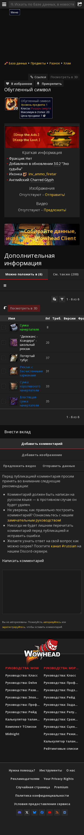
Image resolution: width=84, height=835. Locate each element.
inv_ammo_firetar (42, 174)
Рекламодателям (25, 779)
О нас (70, 770)
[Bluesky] (34, 812)
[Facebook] (42, 812)
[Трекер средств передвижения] (42, 234)
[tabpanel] (42, 358)
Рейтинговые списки (61, 749)
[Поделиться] (79, 4)
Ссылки (40, 77)
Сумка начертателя (29, 327)
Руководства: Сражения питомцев (62, 719)
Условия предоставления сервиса (42, 804)
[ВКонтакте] (64, 812)
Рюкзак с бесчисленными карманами (31, 371)
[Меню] (4, 4)
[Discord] (19, 812)
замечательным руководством (33, 520)
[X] (27, 812)
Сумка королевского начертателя (30, 386)
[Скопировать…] (54, 299)
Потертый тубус (27, 358)
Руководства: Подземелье (62, 690)
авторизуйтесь (52, 622)
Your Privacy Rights (59, 779)
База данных (18, 63)
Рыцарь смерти (41, 108)
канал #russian (63, 546)
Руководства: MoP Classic (62, 668)
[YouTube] (49, 812)
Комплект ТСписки (20, 727)
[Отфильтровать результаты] (62, 299)
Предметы (38, 63)
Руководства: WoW (22, 668)
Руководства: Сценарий (62, 727)
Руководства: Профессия (23, 705)
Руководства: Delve (21, 683)
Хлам (67, 63)
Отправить (54, 194)
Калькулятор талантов (23, 719)
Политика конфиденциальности (42, 795)
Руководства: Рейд (21, 712)
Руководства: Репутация (62, 712)
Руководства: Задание (62, 705)
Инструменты (50, 770)
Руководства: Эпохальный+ (23, 697)
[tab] (24, 274)
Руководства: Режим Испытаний (62, 734)
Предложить (54, 210)
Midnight (12, 734)
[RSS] (57, 812)
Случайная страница (33, 787)
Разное (54, 63)
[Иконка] (11, 104)
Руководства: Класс (21, 675)
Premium (61, 787)
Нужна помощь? (22, 770)
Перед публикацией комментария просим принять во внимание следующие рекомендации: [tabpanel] (41, 551)
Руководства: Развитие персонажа (23, 690)
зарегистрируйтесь (13, 627)
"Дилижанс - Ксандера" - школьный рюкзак (29, 342)
